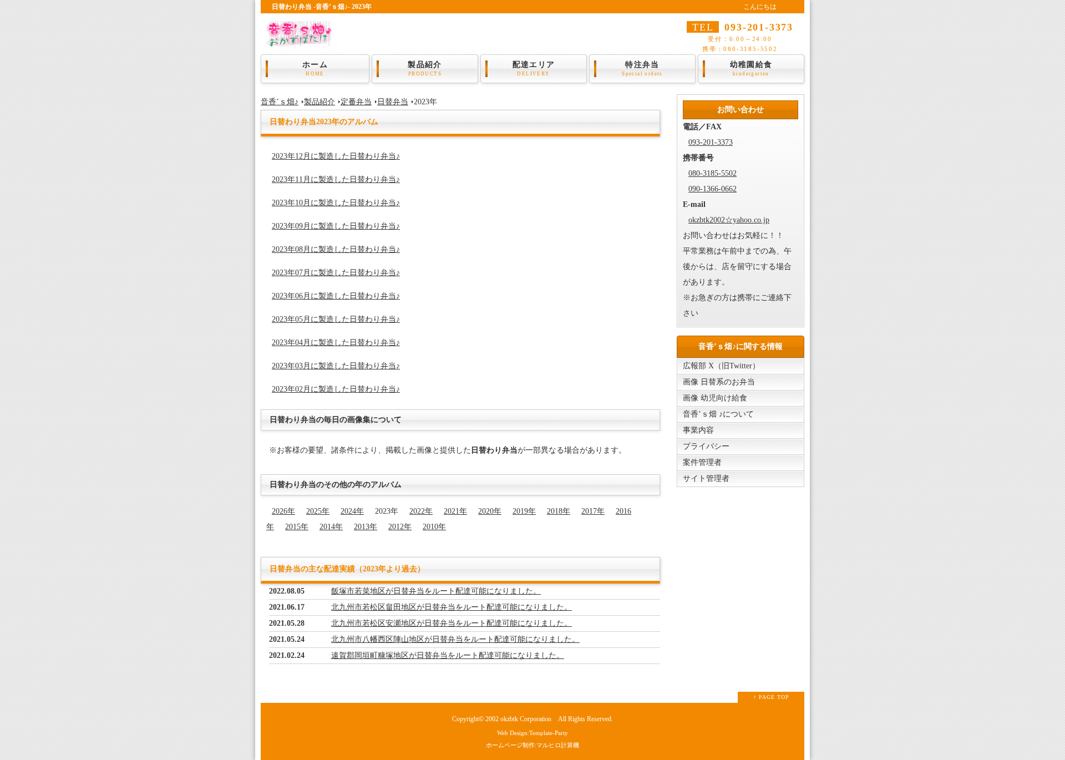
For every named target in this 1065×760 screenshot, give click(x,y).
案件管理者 (702, 462)
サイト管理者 (706, 478)
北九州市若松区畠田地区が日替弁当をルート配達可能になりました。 (451, 607)
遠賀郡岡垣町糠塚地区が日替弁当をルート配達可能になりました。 (447, 655)
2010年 (434, 527)
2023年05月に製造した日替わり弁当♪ (336, 319)
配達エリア (534, 68)
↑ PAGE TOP (771, 697)
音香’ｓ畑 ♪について (718, 414)
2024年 (352, 511)
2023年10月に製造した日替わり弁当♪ (336, 203)
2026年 (283, 511)
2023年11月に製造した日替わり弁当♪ (336, 179)
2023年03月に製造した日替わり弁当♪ (336, 366)
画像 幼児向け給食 (715, 398)
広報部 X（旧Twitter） (721, 366)
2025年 (317, 511)
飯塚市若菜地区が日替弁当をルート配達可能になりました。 (436, 591)
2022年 (421, 511)
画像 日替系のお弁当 (719, 382)
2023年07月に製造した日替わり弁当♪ (336, 272)
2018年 (558, 511)
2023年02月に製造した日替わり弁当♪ (336, 389)
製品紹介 (425, 68)
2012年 (400, 527)
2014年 (331, 527)
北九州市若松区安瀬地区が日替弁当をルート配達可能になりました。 (451, 623)
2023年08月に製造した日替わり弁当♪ (336, 249)
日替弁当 (392, 102)
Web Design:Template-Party (532, 732)
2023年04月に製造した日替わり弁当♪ (336, 342)
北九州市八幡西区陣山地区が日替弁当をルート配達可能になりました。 (455, 639)
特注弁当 (642, 68)
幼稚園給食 (751, 68)
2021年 (455, 511)
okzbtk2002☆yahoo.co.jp (728, 220)
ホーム (315, 68)
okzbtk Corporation (525, 719)
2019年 (524, 511)
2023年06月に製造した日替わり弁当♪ (336, 296)
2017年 (593, 511)
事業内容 (698, 430)
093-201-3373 (710, 142)
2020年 (489, 511)
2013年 (365, 527)
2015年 (296, 527)
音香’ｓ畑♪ (279, 102)
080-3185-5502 (712, 173)
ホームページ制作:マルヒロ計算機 (532, 745)
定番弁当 (356, 102)
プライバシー (706, 446)
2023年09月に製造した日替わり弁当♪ (336, 226)
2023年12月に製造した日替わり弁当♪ (336, 156)
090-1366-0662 (712, 189)
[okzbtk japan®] (302, 39)
